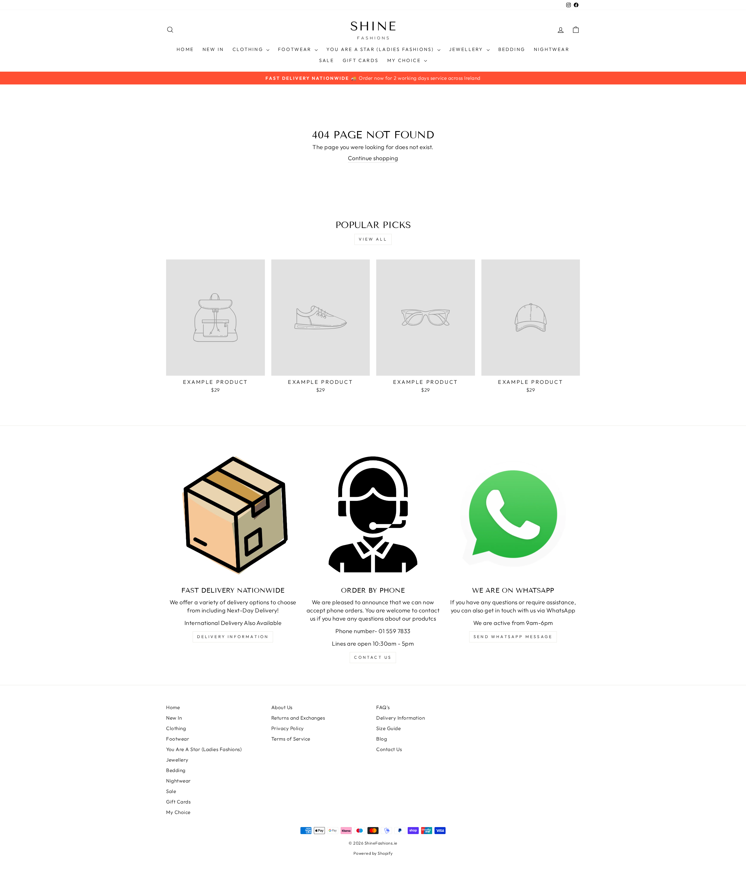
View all (373, 239)
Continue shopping (373, 158)
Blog (381, 739)
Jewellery (467, 49)
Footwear (295, 49)
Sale (326, 60)
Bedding (511, 49)
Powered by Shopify (373, 853)
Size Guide (388, 728)
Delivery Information (233, 636)
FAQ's (383, 707)
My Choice (405, 60)
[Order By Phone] (373, 514)
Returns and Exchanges (298, 718)
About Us (282, 707)
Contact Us (389, 749)
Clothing (249, 49)
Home (185, 49)
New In (213, 49)
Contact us (373, 657)
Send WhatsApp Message (513, 636)
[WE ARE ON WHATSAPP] (513, 514)
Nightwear (551, 49)
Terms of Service (290, 739)
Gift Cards (361, 60)
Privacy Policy (287, 728)
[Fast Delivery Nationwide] (233, 514)
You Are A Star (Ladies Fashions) (381, 49)
